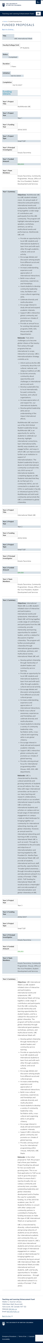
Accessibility (6, 1339)
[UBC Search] (38, 2)
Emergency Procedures (9, 1336)
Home (5, 21)
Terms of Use (22, 1336)
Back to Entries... (8, 29)
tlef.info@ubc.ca (13, 1311)
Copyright (31, 1336)
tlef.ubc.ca (13, 1309)
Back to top (6, 1316)
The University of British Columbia (15, 4)
